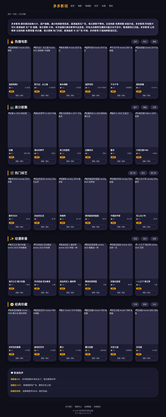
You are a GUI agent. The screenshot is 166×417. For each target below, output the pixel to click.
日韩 (154, 107)
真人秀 (132, 173)
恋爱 (154, 239)
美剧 (145, 107)
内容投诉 (97, 406)
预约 (111, 6)
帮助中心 (78, 406)
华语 (135, 304)
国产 (135, 107)
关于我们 (68, 406)
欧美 (145, 304)
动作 (135, 41)
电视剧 (88, 6)
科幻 (145, 41)
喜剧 (154, 41)
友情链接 (87, 406)
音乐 (143, 173)
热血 (135, 239)
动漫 (104, 6)
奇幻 (145, 239)
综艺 (96, 6)
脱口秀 (153, 173)
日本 (154, 304)
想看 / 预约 (19, 95)
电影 (80, 6)
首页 (72, 6)
